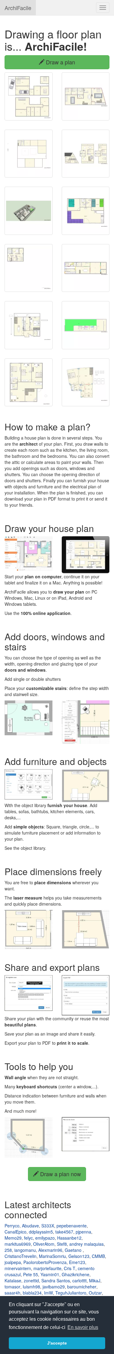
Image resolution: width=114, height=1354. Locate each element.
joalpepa (13, 1262)
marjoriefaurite (47, 1268)
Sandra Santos (55, 1280)
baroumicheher (81, 1287)
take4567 (64, 1232)
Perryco (12, 1226)
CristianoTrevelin (20, 1256)
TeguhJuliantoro (70, 1293)
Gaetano (74, 1250)
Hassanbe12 (69, 1238)
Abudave (30, 1226)
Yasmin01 (49, 1274)
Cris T (69, 1268)
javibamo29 (54, 1287)
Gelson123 (78, 1256)
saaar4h (12, 1293)
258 (8, 1250)
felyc (28, 1238)
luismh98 (31, 1287)
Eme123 (77, 1262)
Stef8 (62, 1244)
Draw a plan (59, 62)
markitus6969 (18, 1244)
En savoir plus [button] (82, 1327)
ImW (48, 1293)
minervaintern (18, 1268)
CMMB (98, 1256)
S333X (47, 1226)
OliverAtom (43, 1244)
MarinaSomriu (52, 1256)
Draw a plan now (60, 1174)
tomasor (12, 1287)
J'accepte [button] (57, 1343)
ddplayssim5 (41, 1232)
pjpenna (83, 1232)
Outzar (95, 1293)
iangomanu (25, 1250)
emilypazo (45, 1238)
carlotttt (79, 1280)
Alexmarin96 (50, 1250)
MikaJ (94, 1280)
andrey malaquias (86, 1244)
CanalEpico (15, 1232)
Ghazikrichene (75, 1274)
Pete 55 (30, 1274)
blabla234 (32, 1293)
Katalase (13, 1280)
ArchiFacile (18, 8)
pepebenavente (72, 1226)
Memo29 (13, 1238)
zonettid (31, 1280)
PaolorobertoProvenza (45, 1262)
